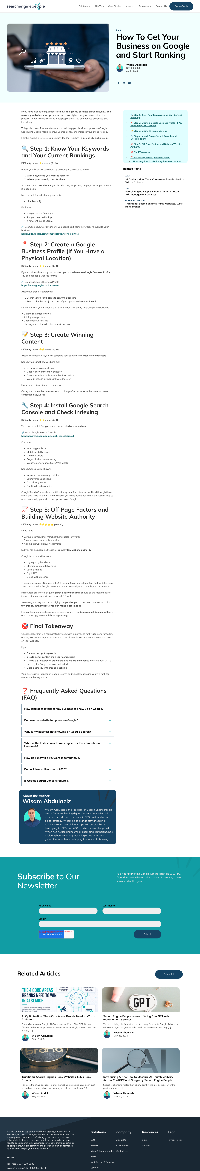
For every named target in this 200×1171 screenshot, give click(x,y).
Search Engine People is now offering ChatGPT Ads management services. (153, 193)
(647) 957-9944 (38, 1168)
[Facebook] (118, 83)
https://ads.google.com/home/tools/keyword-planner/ (50, 233)
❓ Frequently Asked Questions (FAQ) (150, 157)
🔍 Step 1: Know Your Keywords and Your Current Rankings (156, 116)
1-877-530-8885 (25, 1163)
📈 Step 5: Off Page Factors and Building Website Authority (156, 145)
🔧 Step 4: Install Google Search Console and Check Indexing (153, 137)
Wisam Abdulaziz (46, 801)
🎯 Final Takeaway (140, 152)
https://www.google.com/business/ (40, 285)
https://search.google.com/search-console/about (47, 435)
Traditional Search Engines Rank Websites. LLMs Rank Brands (154, 205)
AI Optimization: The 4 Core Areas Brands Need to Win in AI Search (154, 181)
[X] (124, 83)
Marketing (132, 200)
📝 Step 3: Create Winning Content (148, 131)
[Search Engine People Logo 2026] (26, 3)
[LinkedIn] (129, 83)
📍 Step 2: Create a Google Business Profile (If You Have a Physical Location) (156, 124)
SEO (119, 29)
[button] (67, 709)
